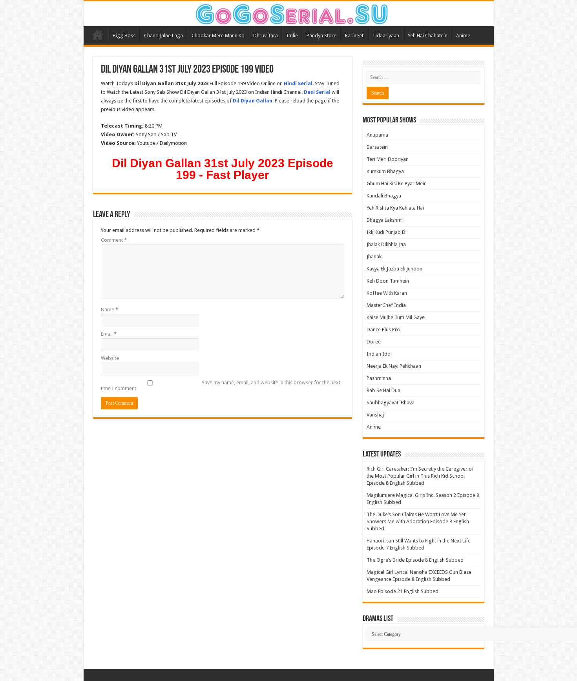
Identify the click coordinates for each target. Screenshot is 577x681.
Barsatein (377, 147)
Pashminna (379, 378)
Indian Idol (379, 354)
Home (98, 34)
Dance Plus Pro (383, 329)
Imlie (292, 35)
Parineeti (355, 35)
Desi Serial (317, 92)
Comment (114, 240)
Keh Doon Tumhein (388, 281)
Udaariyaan (386, 35)
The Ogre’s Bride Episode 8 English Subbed (415, 560)
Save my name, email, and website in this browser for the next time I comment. (220, 385)
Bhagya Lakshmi (385, 220)
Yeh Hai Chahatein (427, 35)
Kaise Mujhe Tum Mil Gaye (396, 317)
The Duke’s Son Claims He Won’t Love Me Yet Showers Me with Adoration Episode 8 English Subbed (418, 521)
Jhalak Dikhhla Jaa (386, 244)
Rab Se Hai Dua (383, 390)
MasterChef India (386, 305)
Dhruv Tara (265, 35)
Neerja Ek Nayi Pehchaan (394, 366)
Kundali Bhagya (384, 196)
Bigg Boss (124, 35)
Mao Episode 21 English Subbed (402, 591)
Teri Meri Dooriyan (388, 159)
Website (110, 358)
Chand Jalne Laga (163, 35)
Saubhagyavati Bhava (390, 402)
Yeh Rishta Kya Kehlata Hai (395, 208)
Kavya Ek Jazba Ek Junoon (394, 269)
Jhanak (374, 256)
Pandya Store (321, 35)
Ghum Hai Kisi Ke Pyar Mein (397, 183)
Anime (463, 35)
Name (109, 309)
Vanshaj (375, 415)
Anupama (377, 135)
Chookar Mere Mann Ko (218, 35)
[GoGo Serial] (288, 12)
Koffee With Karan (387, 293)
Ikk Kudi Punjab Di (387, 232)
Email (109, 334)
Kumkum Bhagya (385, 171)
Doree (374, 342)
